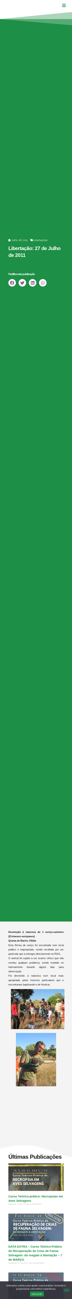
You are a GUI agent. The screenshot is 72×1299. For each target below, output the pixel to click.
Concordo (37, 1294)
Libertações (40, 240)
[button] (12, 283)
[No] (66, 1290)
